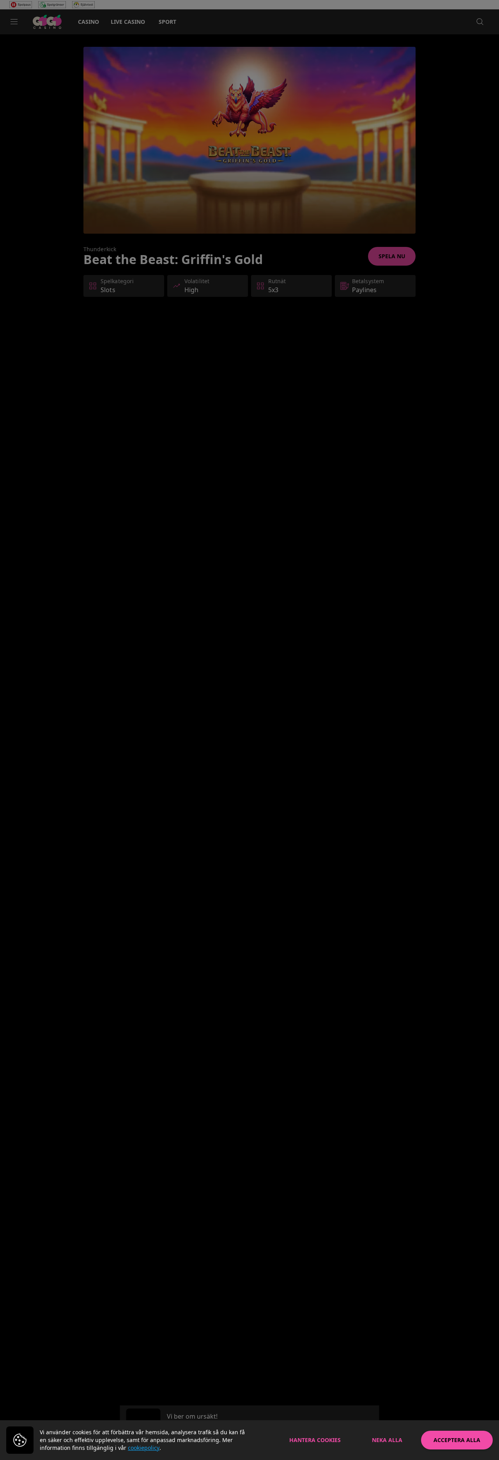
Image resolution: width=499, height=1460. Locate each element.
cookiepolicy (143, 1447)
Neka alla (387, 1440)
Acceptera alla (457, 1440)
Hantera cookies (315, 1440)
